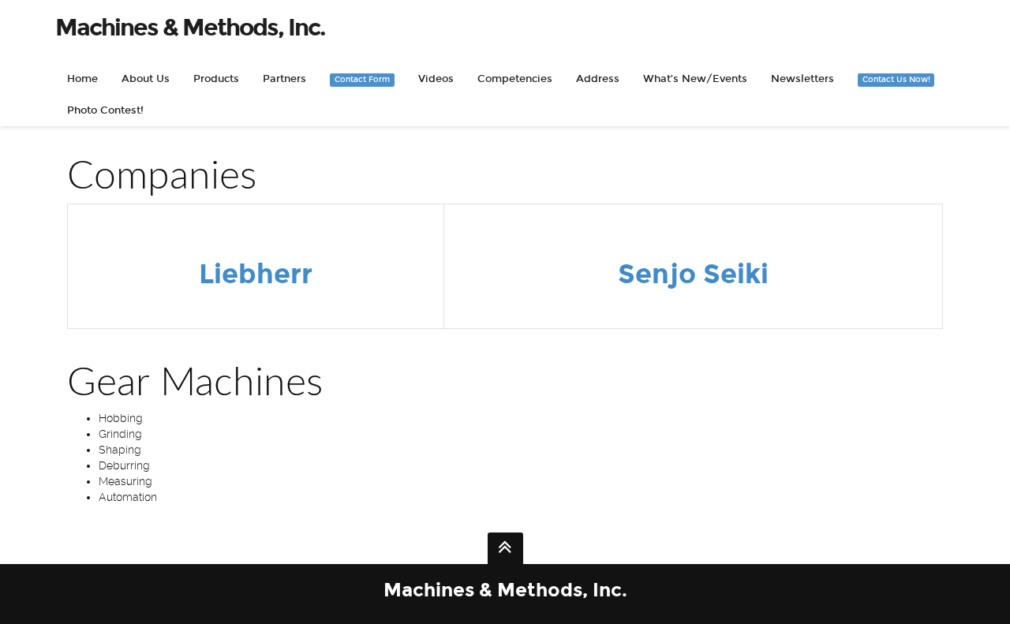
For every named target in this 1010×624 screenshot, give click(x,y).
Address (597, 79)
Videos (436, 79)
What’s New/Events (695, 79)
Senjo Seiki (693, 274)
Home (82, 79)
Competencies (514, 79)
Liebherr (255, 274)
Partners (284, 79)
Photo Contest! (105, 110)
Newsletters (802, 79)
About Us (146, 79)
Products (216, 79)
